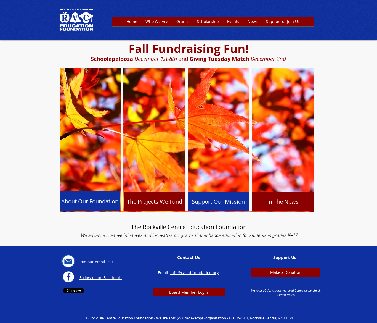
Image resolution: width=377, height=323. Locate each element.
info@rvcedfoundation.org (194, 272)
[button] (182, 23)
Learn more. (286, 294)
